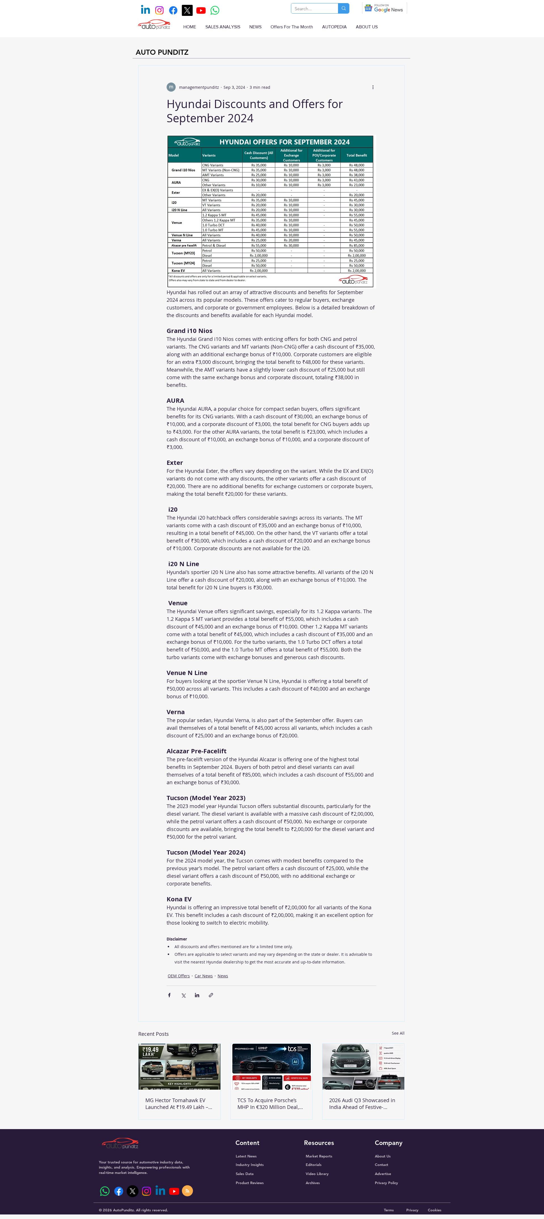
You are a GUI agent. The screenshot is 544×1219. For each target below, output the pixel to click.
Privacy (412, 1210)
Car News (204, 975)
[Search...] (343, 8)
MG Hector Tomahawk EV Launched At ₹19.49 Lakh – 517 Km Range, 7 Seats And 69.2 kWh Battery (177, 1103)
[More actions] (372, 87)
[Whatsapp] (214, 10)
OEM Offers (179, 975)
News (223, 975)
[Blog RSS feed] (187, 1191)
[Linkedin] (145, 10)
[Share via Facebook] (169, 995)
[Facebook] (173, 10)
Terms (389, 1210)
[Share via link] (211, 995)
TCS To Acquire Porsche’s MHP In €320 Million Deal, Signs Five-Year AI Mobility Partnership (268, 1103)
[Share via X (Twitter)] (183, 995)
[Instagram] (159, 10)
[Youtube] (201, 10)
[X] (187, 10)
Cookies (434, 1210)
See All (398, 1033)
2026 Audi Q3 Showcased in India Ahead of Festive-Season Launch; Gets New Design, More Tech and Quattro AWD (362, 1103)
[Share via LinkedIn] (197, 995)
